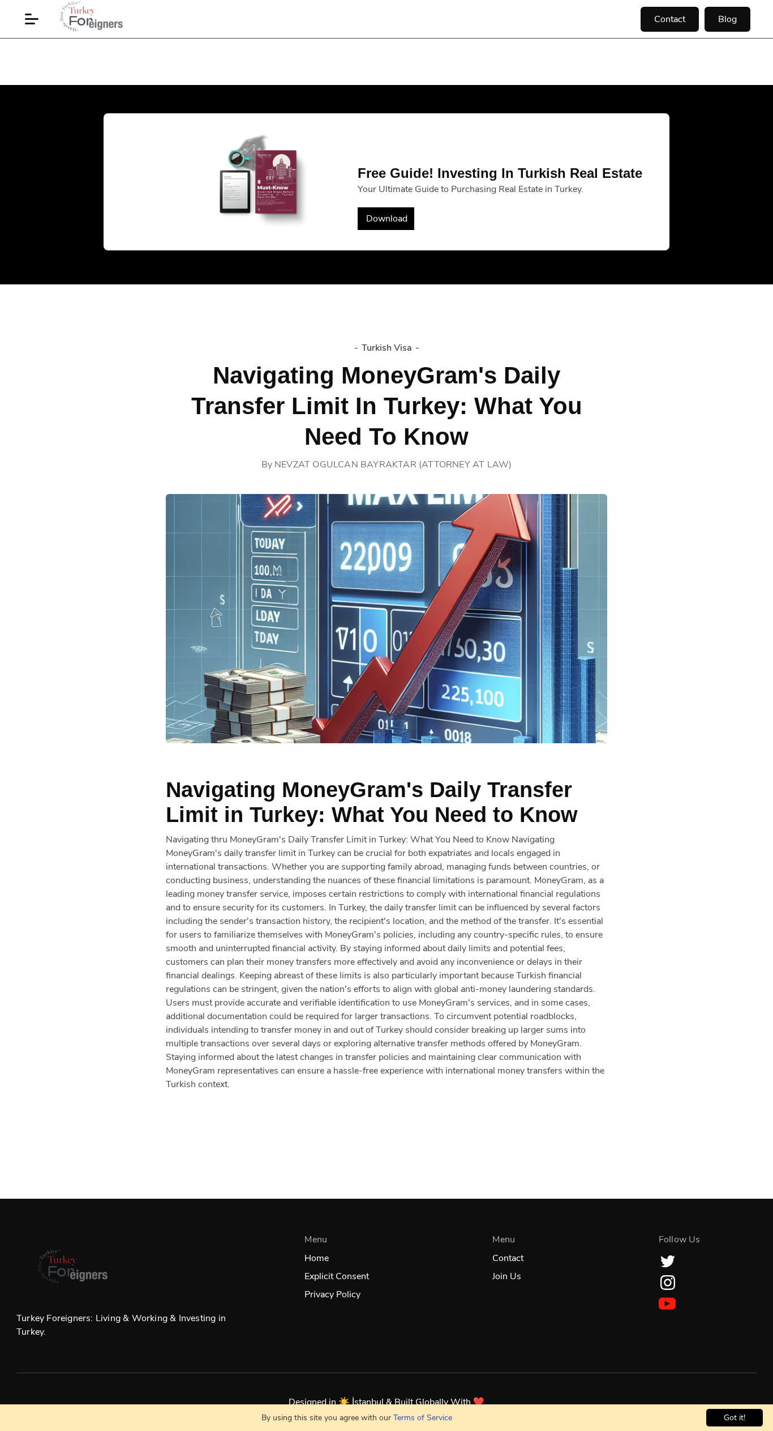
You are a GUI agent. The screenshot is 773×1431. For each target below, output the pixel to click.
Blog (727, 19)
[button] (32, 19)
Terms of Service (422, 1417)
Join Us (506, 1276)
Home (316, 1258)
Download (386, 218)
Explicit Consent (336, 1276)
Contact (669, 19)
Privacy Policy (332, 1294)
